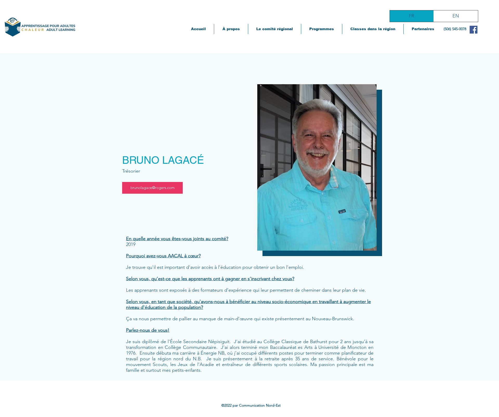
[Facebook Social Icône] (473, 30)
